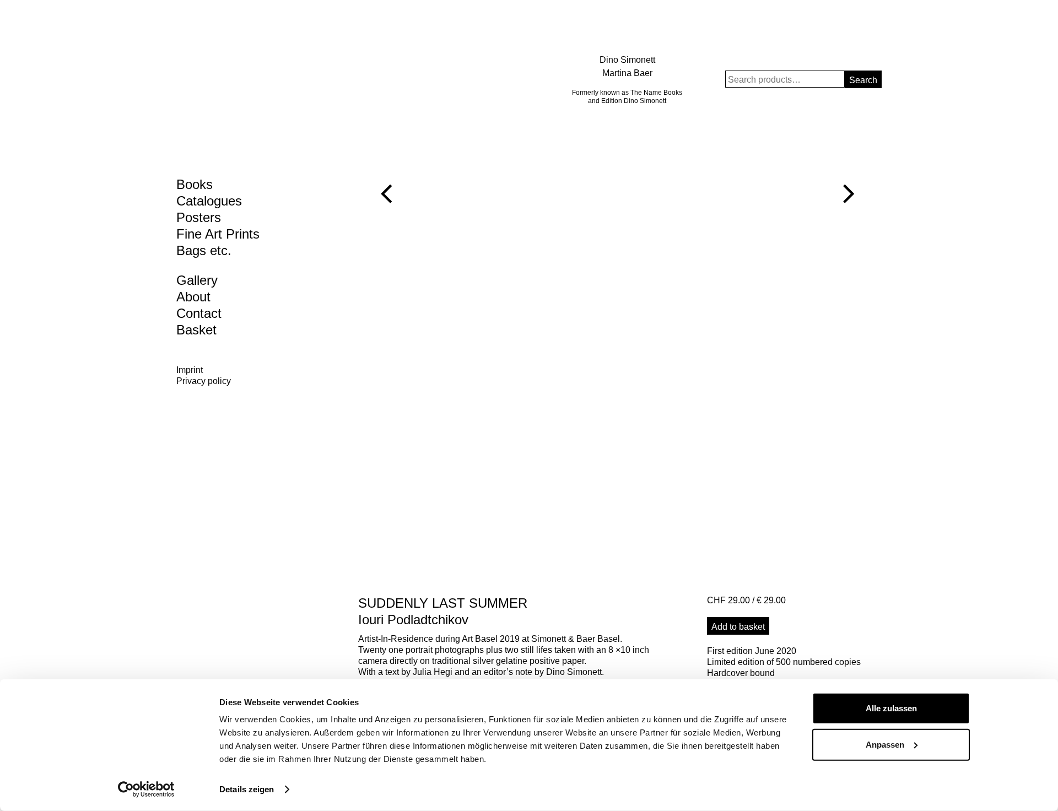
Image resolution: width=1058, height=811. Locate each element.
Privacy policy (203, 381)
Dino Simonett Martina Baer (627, 66)
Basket (196, 329)
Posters (198, 217)
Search (863, 80)
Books (194, 184)
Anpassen (885, 744)
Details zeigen (246, 789)
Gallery (197, 280)
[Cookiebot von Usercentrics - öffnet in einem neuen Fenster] (146, 789)
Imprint (189, 370)
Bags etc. (203, 250)
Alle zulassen (891, 708)
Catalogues (209, 200)
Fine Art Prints (218, 233)
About (193, 296)
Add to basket (738, 626)
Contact (199, 313)
